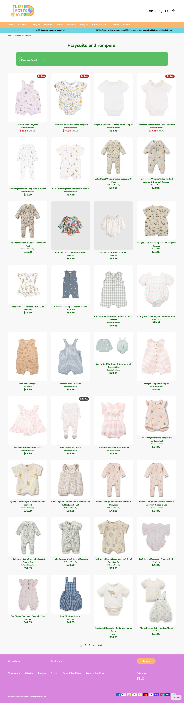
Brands (126, 24)
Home (11, 24)
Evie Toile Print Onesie (70, 447)
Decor (70, 24)
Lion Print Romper (27, 383)
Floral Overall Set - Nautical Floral (156, 628)
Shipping (29, 673)
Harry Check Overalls (70, 383)
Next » (101, 645)
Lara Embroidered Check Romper (113, 447)
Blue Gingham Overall (70, 616)
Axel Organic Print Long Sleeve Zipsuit (27, 188)
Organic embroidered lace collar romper (113, 124)
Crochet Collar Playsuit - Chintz (113, 252)
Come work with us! (95, 673)
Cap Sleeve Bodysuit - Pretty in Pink (28, 616)
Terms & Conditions (72, 673)
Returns (42, 673)
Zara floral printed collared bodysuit (70, 124)
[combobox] (32, 59)
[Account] (160, 10)
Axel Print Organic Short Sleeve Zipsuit (70, 188)
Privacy (54, 673)
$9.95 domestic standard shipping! (50, 30)
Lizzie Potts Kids (27, 696)
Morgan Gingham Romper (156, 383)
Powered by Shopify (40, 696)
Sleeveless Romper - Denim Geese (70, 306)
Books (60, 24)
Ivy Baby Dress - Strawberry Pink (71, 252)
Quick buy (28, 118)
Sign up (146, 661)
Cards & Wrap (99, 24)
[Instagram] (143, 678)
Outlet (116, 24)
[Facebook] (138, 678)
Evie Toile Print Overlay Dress (28, 447)
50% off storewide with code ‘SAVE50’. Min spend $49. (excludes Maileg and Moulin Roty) (134, 30)
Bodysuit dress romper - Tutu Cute (28, 306)
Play (35, 24)
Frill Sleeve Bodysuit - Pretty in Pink (156, 559)
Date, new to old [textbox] (29, 60)
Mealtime (48, 24)
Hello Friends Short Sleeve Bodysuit (71, 559)
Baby (83, 24)
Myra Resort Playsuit (28, 124)
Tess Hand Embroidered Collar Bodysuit (156, 124)
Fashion (22, 24)
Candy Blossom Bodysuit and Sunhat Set (156, 316)
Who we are (14, 673)
